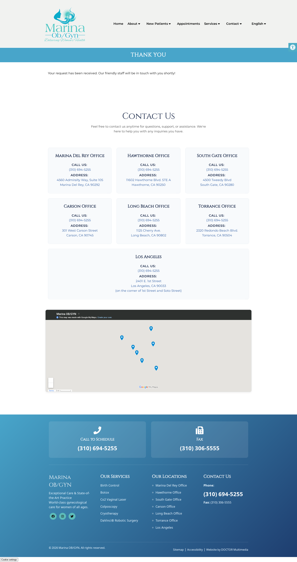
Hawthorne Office (168, 492)
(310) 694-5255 (80, 170)
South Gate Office (168, 499)
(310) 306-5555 (199, 448)
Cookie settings (9, 559)
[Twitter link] (72, 516)
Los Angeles (164, 527)
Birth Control (109, 485)
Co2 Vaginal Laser (113, 499)
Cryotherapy (109, 513)
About (132, 24)
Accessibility (195, 550)
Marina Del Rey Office (171, 485)
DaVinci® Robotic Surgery (119, 520)
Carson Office (165, 506)
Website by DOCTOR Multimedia (227, 550)
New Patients (157, 24)
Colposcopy (108, 506)
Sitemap (178, 550)
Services (210, 24)
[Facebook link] (53, 516)
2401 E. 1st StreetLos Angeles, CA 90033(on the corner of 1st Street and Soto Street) (148, 286)
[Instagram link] (62, 516)
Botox (104, 492)
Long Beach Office (169, 513)
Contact (232, 24)
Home (118, 24)
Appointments (188, 24)
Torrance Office (167, 520)
